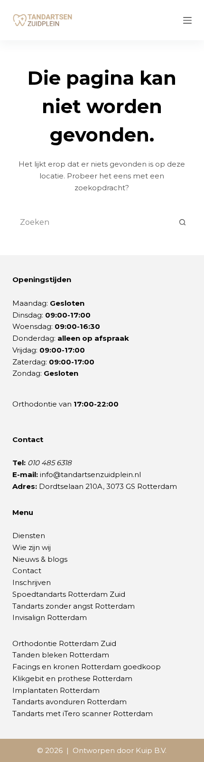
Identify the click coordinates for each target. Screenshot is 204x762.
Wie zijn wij (31, 547)
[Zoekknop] (182, 222)
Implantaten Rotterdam (56, 690)
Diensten (28, 535)
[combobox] (93, 222)
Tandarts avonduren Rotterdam (69, 701)
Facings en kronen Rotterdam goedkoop (86, 666)
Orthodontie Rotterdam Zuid (64, 643)
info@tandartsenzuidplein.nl (90, 474)
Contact (26, 570)
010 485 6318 (50, 462)
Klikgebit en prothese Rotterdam (72, 678)
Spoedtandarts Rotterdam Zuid (68, 594)
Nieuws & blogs (39, 559)
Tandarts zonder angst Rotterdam (73, 606)
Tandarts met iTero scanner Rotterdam (82, 713)
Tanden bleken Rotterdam (60, 654)
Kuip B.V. (151, 750)
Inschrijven (31, 582)
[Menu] (187, 20)
